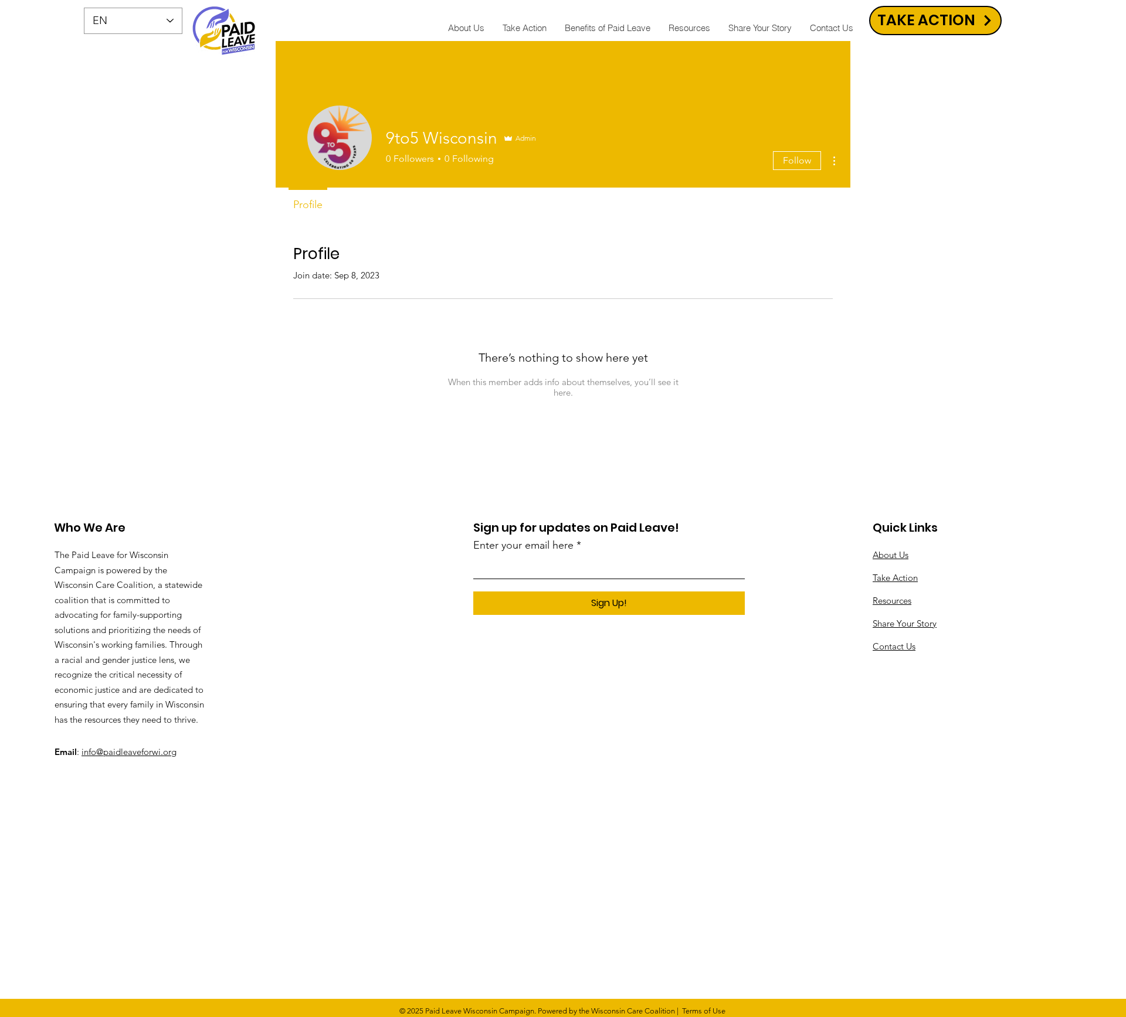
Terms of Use (703, 1010)
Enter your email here (523, 545)
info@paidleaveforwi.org (129, 751)
